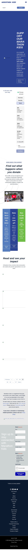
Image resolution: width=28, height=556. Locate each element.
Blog (14, 505)
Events (14, 517)
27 (17, 379)
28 (19, 379)
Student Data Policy (14, 546)
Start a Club (14, 511)
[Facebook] (13, 489)
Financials (14, 501)
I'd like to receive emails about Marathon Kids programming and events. (20, 458)
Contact (14, 527)
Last (16, 435)
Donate (21, 7)
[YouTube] (15, 489)
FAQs (14, 503)
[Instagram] (11, 489)
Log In (4, 7)
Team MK (14, 519)
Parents (14, 515)
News (14, 493)
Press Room (14, 491)
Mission (14, 497)
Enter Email (17, 441)
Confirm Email (18, 447)
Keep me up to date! (20, 474)
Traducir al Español (14, 529)
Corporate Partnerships (14, 523)
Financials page (19, 405)
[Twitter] (17, 489)
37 (15, 382)
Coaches (14, 513)
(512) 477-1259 (14, 538)
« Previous (7, 379)
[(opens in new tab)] (14, 418)
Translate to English (14, 531)
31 (10, 382)
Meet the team (14, 499)
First (16, 429)
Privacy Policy (14, 542)
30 (7, 382)
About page (6, 403)
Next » (19, 382)
